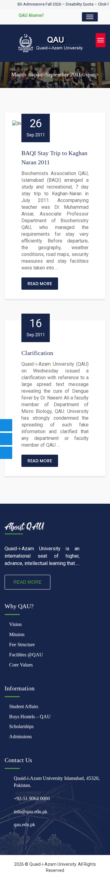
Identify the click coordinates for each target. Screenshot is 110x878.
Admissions (20, 736)
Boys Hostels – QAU (30, 716)
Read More (40, 284)
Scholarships (21, 726)
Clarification (37, 352)
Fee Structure (22, 644)
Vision (15, 624)
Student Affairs (23, 706)
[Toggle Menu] (90, 17)
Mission (16, 634)
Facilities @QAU (26, 654)
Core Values (21, 664)
